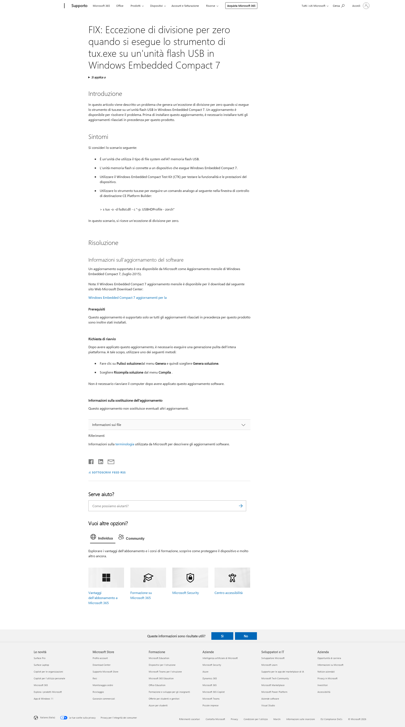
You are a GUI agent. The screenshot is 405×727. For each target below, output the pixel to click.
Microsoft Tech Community (275, 678)
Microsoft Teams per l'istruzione (165, 671)
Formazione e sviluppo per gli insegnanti (169, 691)
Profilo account (100, 658)
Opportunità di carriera (329, 658)
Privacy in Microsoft (327, 678)
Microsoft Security (185, 592)
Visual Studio (268, 705)
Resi (95, 678)
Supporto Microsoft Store (105, 671)
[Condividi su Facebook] (91, 460)
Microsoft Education (159, 658)
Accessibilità (323, 691)
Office (119, 5)
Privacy (234, 719)
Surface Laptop (41, 664)
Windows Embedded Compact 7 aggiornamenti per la (127, 297)
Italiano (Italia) (47, 717)
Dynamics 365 (209, 678)
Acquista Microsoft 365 (241, 5)
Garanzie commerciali (104, 698)
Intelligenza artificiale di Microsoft (220, 658)
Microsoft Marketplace (273, 685)
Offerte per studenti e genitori (164, 698)
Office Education (157, 685)
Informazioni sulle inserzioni (300, 719)
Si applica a (98, 77)
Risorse (210, 5)
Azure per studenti (158, 705)
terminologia (124, 444)
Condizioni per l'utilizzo (256, 719)
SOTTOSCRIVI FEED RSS (109, 472)
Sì (222, 636)
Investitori (322, 685)
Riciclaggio (98, 691)
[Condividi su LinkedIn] (99, 460)
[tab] (102, 537)
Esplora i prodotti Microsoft (48, 691)
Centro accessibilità (229, 592)
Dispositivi (156, 5)
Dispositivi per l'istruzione (162, 664)
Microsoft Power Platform (274, 691)
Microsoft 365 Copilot (213, 691)
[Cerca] (241, 505)
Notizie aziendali (326, 671)
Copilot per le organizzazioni (48, 671)
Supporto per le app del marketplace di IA (282, 671)
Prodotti (135, 5)
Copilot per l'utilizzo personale (49, 678)
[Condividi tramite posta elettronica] (109, 460)
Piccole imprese (210, 705)
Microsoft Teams (211, 698)
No (246, 636)
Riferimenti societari (189, 719)
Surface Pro (39, 658)
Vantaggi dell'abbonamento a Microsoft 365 (102, 597)
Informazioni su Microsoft (330, 664)
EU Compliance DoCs (331, 719)
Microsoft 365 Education (161, 678)
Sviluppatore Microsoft (273, 658)
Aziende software (270, 698)
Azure (205, 671)
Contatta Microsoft (215, 719)
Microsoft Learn (269, 664)
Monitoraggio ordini (103, 685)
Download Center (102, 664)
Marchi (277, 719)
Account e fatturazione (185, 5)
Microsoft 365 (101, 5)
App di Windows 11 (43, 698)
